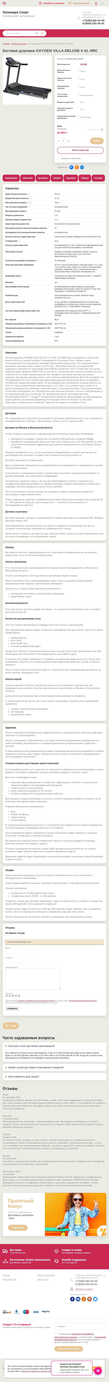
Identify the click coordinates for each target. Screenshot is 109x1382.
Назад (13, 1026)
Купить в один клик (80, 150)
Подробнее (18, 1227)
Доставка (43, 178)
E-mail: (8, 958)
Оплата (56, 178)
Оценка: (9, 993)
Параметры (11, 178)
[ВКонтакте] (71, 167)
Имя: (7, 948)
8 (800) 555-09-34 (93, 23)
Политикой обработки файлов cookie (37, 1371)
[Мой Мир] (82, 167)
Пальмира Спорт (16, 12)
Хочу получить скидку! (68, 1349)
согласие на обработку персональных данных (36, 1001)
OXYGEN (83, 64)
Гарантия (70, 178)
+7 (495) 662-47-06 (93, 20)
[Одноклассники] (77, 167)
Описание (28, 178)
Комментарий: (11, 967)
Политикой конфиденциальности (83, 1001)
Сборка (85, 178)
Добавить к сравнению (71, 158)
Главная (6, 44)
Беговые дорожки (19, 44)
